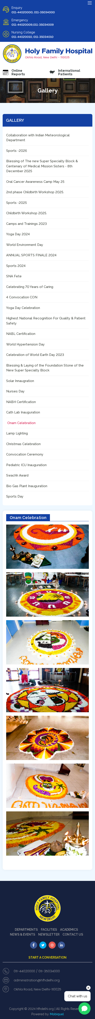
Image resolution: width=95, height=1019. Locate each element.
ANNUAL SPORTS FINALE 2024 (31, 255)
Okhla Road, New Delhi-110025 (37, 989)
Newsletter (48, 934)
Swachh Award (17, 475)
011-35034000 (49, 971)
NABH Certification (21, 402)
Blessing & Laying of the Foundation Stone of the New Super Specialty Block (45, 367)
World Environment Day (24, 245)
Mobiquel (57, 1014)
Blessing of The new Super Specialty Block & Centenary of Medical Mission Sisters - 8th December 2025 (42, 166)
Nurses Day (15, 391)
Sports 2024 (16, 266)
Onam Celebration (21, 423)
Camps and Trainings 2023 (26, 224)
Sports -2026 (16, 151)
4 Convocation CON (21, 297)
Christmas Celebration (23, 444)
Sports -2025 (16, 203)
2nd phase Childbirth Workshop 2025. (35, 192)
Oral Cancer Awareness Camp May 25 (35, 182)
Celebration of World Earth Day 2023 (35, 355)
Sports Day (14, 496)
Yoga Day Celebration (23, 308)
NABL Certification (20, 334)
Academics (69, 929)
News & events (22, 934)
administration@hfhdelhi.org (37, 980)
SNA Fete (14, 276)
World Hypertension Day (25, 344)
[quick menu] (89, 3)
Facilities (49, 929)
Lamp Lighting (17, 433)
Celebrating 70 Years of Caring (29, 287)
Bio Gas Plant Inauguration (26, 486)
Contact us (73, 934)
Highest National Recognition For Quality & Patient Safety (46, 320)
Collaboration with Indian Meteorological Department (38, 137)
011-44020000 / (26, 971)
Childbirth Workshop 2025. (26, 213)
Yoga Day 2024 (18, 234)
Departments (26, 929)
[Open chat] (84, 1008)
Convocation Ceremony (24, 454)
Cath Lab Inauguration (23, 412)
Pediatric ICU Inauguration (26, 465)
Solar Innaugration (20, 381)
